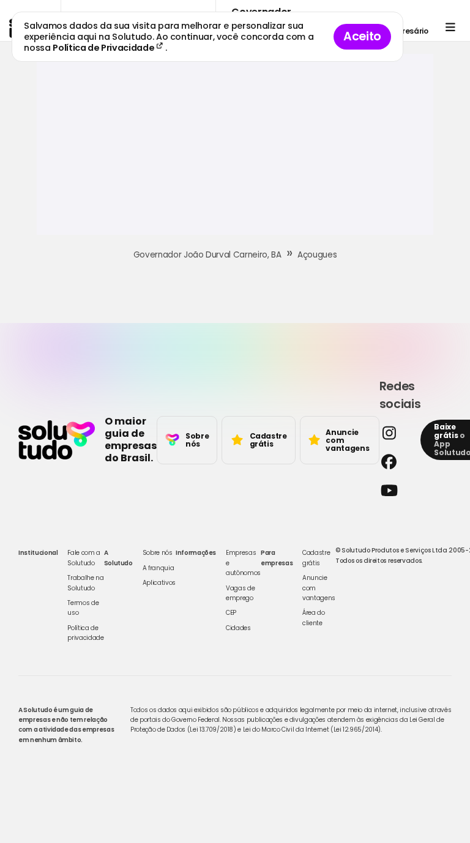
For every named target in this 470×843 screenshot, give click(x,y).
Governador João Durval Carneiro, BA (207, 255)
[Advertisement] (235, 149)
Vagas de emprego (240, 593)
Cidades (238, 628)
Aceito (362, 36)
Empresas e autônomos (243, 562)
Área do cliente (313, 617)
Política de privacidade (85, 632)
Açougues (317, 255)
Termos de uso (83, 607)
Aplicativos (159, 582)
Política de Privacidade (104, 48)
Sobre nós (158, 552)
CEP (231, 612)
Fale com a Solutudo (83, 557)
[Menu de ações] (450, 27)
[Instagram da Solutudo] (396, 433)
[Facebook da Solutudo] (396, 461)
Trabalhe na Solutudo (85, 582)
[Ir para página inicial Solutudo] (56, 439)
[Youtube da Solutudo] (396, 490)
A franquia (158, 568)
